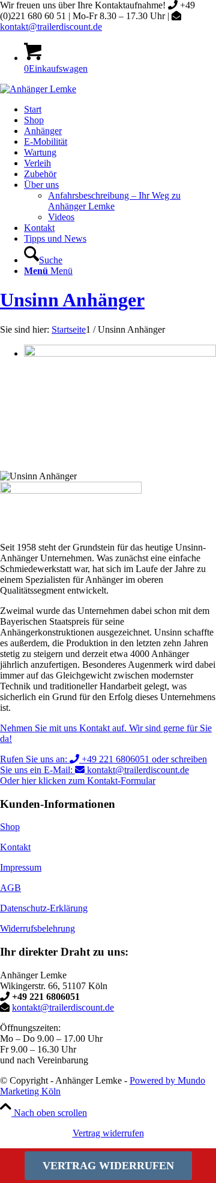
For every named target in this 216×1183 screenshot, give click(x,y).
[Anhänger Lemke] (38, 89)
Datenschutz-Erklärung (44, 908)
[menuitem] (120, 109)
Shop (10, 827)
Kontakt (15, 847)
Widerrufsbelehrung (37, 928)
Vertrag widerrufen (108, 1133)
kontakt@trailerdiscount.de (51, 27)
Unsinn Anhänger (72, 300)
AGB (10, 888)
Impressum (20, 867)
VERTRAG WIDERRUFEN (108, 1166)
